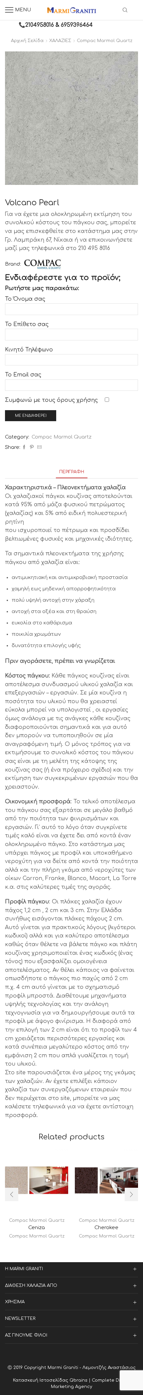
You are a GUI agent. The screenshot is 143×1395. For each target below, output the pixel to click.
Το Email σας (23, 375)
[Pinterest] (32, 447)
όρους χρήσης (77, 400)
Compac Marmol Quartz (104, 40)
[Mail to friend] (39, 447)
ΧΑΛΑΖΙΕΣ (60, 40)
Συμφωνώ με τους (51, 400)
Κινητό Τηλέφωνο (29, 350)
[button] (11, 1194)
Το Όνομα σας (25, 299)
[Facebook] (24, 447)
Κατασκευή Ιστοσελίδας (41, 1380)
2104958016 (39, 25)
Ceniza (36, 1227)
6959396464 (77, 25)
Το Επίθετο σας (27, 324)
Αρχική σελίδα (27, 40)
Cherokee (106, 1227)
